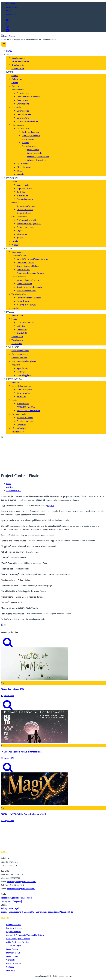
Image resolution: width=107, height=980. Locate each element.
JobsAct (20, 171)
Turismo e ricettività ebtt (28, 121)
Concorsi (15, 86)
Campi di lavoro (23, 301)
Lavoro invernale (24, 114)
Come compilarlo (34, 153)
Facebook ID (18, 898)
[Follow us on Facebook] (6, 23)
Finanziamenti (23, 100)
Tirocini (14, 83)
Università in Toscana (26, 206)
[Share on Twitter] (5, 625)
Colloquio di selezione (36, 160)
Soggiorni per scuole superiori (30, 287)
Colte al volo (16, 79)
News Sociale (17, 315)
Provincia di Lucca (14, 928)
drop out (20, 238)
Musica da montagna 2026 (12, 689)
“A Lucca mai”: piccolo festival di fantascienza (21, 752)
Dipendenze (22, 329)
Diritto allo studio (25, 209)
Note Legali (14, 908)
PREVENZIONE (23, 403)
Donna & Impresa (24, 389)
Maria (8, 484)
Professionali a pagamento (29, 224)
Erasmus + (11, 970)
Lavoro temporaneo (25, 262)
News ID (15, 382)
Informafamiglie (18, 428)
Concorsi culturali (19, 358)
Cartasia (10, 967)
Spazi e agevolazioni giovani (23, 361)
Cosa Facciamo (18, 58)
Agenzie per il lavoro (31, 135)
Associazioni (16, 343)
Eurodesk (15, 308)
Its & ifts (21, 192)
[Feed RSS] (7, 20)
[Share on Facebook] (2, 625)
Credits (4, 912)
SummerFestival (13, 953)
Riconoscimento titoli (26, 291)
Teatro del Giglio (13, 946)
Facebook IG (6, 898)
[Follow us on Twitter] (7, 27)
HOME (9, 51)
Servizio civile (17, 336)
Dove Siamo (11, 7)
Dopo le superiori (24, 188)
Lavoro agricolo (24, 111)
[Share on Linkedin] (8, 625)
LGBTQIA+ (21, 326)
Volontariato (17, 340)
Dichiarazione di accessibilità (21, 912)
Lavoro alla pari (23, 269)
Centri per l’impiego (30, 132)
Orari (8, 11)
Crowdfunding (23, 104)
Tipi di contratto (24, 164)
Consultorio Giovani (25, 322)
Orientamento (17, 65)
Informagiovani (28, 139)
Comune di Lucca (13, 924)
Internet (25, 142)
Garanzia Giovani (13, 963)
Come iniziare (23, 93)
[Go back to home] (8, 36)
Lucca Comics (12, 956)
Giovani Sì (10, 960)
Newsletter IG (17, 68)
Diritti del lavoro (24, 167)
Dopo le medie (23, 185)
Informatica (22, 234)
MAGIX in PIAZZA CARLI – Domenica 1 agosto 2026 (23, 814)
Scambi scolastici (24, 284)
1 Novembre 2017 (13, 491)
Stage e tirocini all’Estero (28, 266)
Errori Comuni (33, 150)
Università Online (24, 213)
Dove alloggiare (24, 375)
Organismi (21, 425)
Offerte (14, 75)
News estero (17, 252)
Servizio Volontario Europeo (29, 298)
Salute (14, 319)
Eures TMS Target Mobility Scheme (32, 259)
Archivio (9, 487)
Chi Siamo (10, 4)
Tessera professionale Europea (30, 273)
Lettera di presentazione (38, 157)
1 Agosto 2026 (7, 695)
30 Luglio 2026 (7, 758)
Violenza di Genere (25, 418)
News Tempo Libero (20, 351)
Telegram (17, 901)
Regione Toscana (13, 932)
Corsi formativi (23, 393)
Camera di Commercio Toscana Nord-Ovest (25, 935)
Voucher (15, 245)
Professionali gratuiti (26, 220)
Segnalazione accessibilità (47, 912)
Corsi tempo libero (19, 354)
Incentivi (20, 174)
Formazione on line (25, 227)
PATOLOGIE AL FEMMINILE (28, 410)
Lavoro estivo (23, 118)
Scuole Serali (22, 195)
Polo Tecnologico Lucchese (18, 939)
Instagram (6, 901)
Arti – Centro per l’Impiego (18, 942)
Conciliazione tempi (25, 421)
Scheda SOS (22, 333)
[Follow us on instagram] (7, 30)
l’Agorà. (50, 505)
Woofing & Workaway (26, 305)
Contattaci (11, 14)
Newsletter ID (17, 432)
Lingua (20, 231)
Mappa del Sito (66, 912)
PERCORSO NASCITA (26, 407)
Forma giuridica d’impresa (28, 97)
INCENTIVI (21, 396)
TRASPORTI (22, 372)
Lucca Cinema (12, 949)
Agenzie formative (25, 199)
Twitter (28, 898)
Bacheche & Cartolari (20, 61)
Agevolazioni (22, 368)
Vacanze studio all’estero (28, 280)
